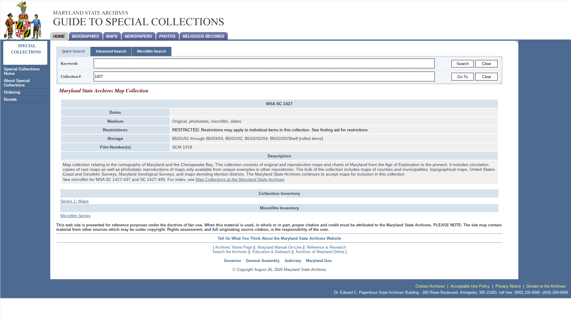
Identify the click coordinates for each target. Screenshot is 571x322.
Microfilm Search (151, 51)
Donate (10, 99)
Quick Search (73, 51)
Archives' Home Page (233, 247)
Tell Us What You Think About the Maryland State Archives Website (279, 238)
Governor (232, 260)
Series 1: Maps (74, 201)
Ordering (12, 92)
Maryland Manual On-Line (280, 247)
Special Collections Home (22, 71)
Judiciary (292, 260)
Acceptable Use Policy (470, 286)
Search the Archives (229, 252)
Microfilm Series (75, 215)
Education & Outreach (271, 252)
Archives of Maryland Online (320, 252)
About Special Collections (17, 82)
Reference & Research (326, 247)
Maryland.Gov (319, 260)
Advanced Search (111, 51)
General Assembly (263, 260)
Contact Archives (430, 286)
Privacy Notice (508, 286)
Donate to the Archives (546, 286)
